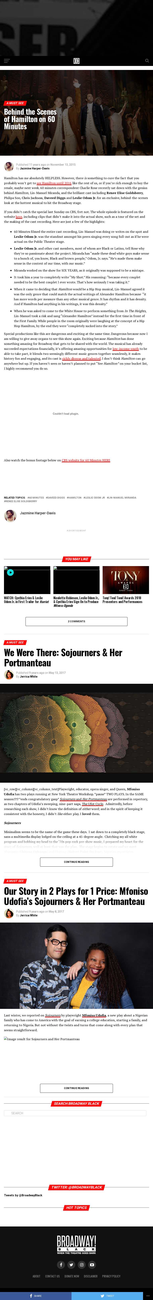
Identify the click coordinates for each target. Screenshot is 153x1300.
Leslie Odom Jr (95, 498)
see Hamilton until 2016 (54, 183)
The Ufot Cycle (92, 804)
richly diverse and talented (81, 358)
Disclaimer (90, 1276)
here (19, 216)
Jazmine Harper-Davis (35, 168)
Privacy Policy (111, 1276)
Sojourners (53, 1015)
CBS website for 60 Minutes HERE (86, 460)
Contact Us (52, 1276)
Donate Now (72, 1276)
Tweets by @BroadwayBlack (23, 1195)
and (83, 799)
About (36, 1276)
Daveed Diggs (56, 498)
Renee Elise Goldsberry (21, 501)
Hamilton (74, 498)
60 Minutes (36, 498)
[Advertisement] (76, 28)
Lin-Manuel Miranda (122, 498)
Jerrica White (28, 676)
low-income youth (126, 348)
